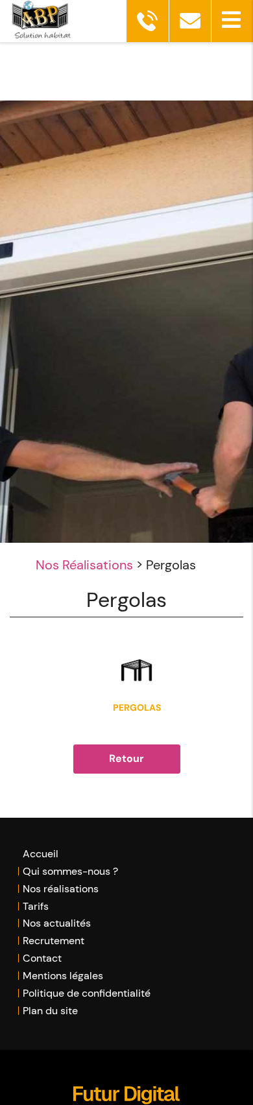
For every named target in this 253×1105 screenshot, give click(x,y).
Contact (42, 958)
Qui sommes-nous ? (70, 871)
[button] (232, 21)
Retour (126, 758)
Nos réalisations (61, 889)
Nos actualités (57, 923)
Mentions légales (63, 975)
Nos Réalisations (84, 564)
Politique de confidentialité (87, 993)
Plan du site (50, 1010)
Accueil (40, 854)
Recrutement (53, 940)
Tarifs (36, 906)
